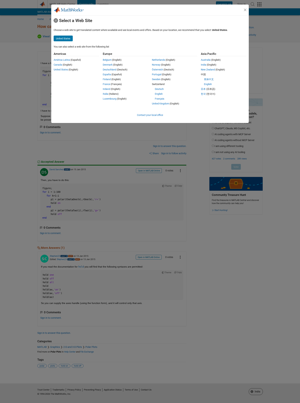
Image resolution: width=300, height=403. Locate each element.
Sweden (156, 79)
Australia (206, 59)
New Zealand (208, 69)
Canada (58, 64)
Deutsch (159, 89)
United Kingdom (160, 103)
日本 (203, 89)
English (159, 93)
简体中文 (209, 79)
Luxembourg (109, 98)
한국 (203, 93)
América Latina (62, 59)
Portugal (156, 74)
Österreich (157, 69)
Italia (105, 93)
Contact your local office (150, 115)
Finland (107, 79)
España (107, 74)
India (203, 64)
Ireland (106, 89)
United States (61, 69)
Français (159, 98)
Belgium (107, 59)
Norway (156, 64)
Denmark (107, 64)
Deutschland (109, 69)
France (106, 84)
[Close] (245, 9)
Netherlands (158, 59)
